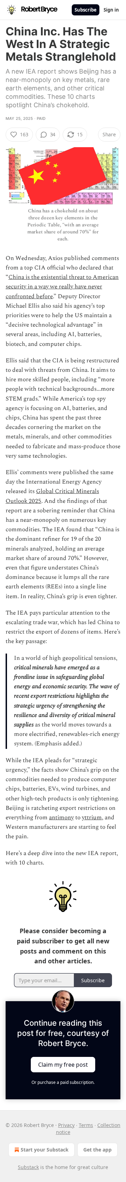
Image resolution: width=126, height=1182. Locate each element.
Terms (86, 1125)
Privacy (66, 1125)
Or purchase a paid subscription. (62, 1082)
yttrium (92, 817)
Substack (28, 1167)
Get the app (97, 1149)
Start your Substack (45, 1149)
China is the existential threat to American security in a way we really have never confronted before (62, 287)
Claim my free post (63, 1064)
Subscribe (86, 10)
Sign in (111, 10)
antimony (61, 817)
